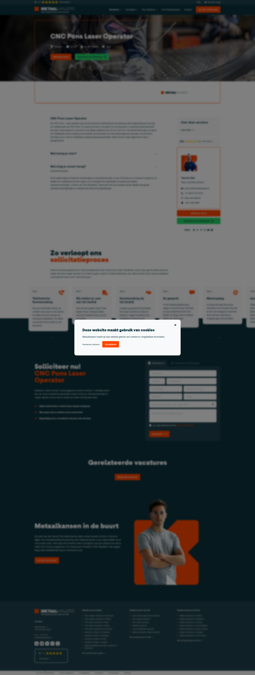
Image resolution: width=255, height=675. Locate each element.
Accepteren (110, 344)
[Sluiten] (175, 325)
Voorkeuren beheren (91, 344)
